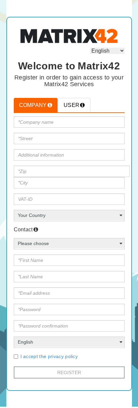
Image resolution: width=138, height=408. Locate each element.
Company (33, 105)
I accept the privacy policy (49, 356)
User (71, 105)
